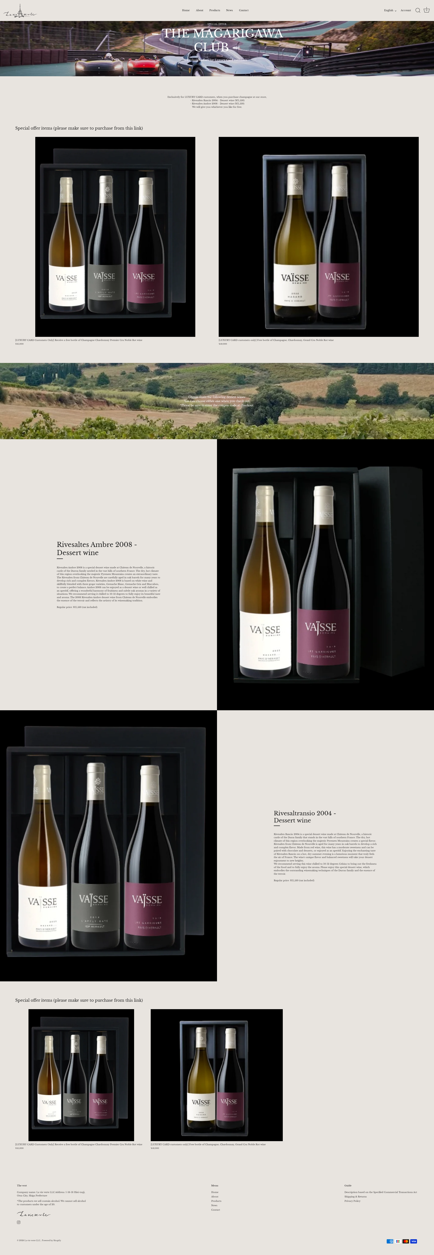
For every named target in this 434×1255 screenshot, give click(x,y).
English (388, 10)
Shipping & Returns (355, 1196)
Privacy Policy (352, 1201)
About (199, 10)
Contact (244, 10)
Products (214, 10)
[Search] (418, 10)
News (229, 10)
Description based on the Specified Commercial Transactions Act (380, 1192)
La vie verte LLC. (33, 1240)
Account (406, 10)
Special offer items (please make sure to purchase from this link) (79, 128)
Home (186, 10)
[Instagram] (18, 1222)
